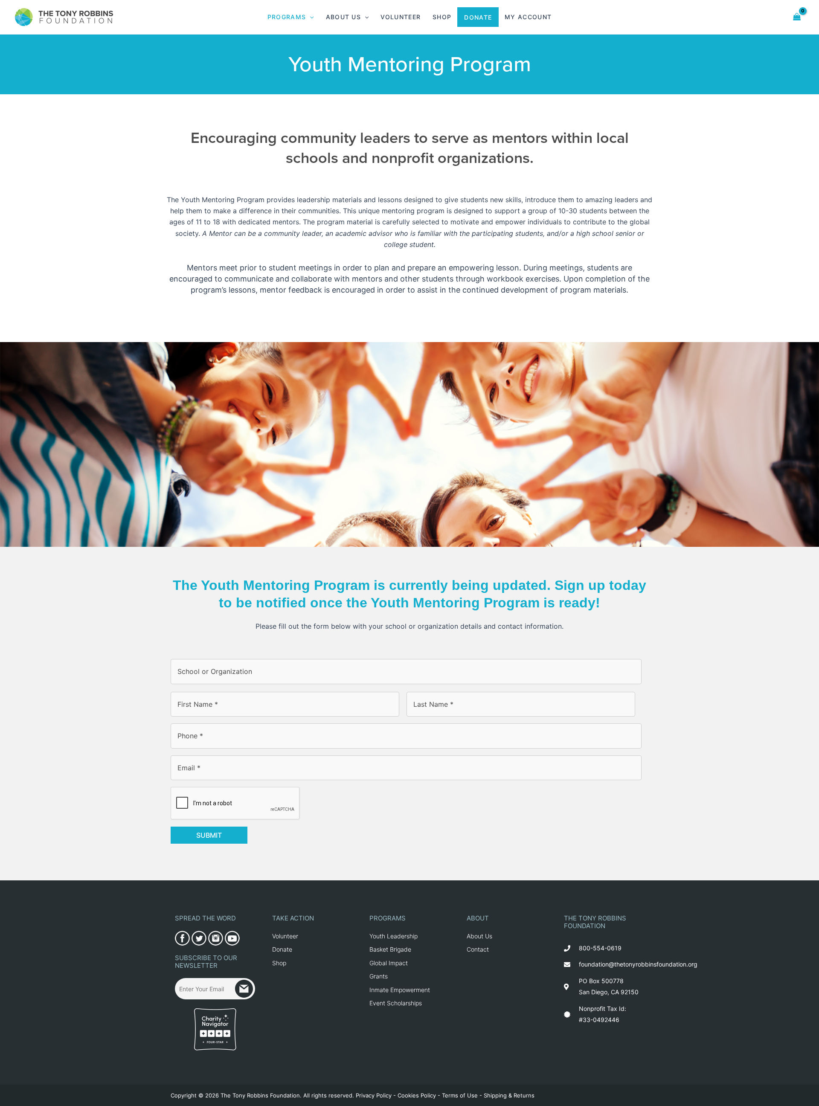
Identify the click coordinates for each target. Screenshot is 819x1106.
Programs (286, 16)
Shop (442, 16)
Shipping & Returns (509, 1095)
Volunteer (400, 16)
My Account (528, 16)
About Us (343, 16)
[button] (310, 17)
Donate (478, 17)
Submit (209, 835)
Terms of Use (460, 1095)
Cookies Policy (417, 1095)
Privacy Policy (374, 1095)
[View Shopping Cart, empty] (797, 17)
